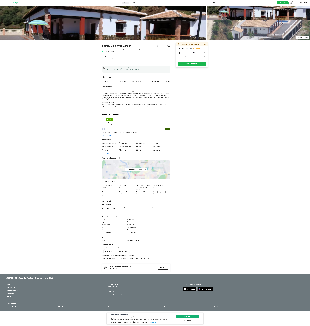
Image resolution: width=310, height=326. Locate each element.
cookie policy (153, 322)
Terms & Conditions (12, 290)
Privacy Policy (10, 293)
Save (168, 46)
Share (158, 45)
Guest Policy (9, 296)
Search (282, 3)
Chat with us (163, 267)
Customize (187, 320)
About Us (8, 284)
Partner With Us (10, 287)
